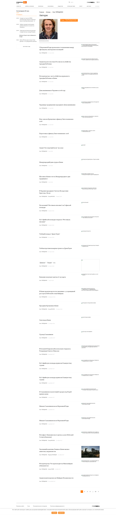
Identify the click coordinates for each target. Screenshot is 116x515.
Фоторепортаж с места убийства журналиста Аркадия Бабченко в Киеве (54, 77)
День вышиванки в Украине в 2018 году (52, 91)
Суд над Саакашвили (46, 335)
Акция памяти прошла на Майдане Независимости (56, 478)
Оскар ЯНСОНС (51, 196)
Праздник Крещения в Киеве (48, 306)
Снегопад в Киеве (45, 320)
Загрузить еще (26, 46)
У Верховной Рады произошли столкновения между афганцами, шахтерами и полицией (56, 48)
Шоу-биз (89, 6)
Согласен (54, 512)
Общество (60, 6)
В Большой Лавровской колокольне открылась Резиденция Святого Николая (55, 350)
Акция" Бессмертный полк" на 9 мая (51, 148)
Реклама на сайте (20, 506)
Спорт (80, 6)
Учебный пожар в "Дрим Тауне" (49, 234)
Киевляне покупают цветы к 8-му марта (52, 277)
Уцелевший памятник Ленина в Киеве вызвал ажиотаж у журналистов (54, 450)
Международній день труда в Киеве (51, 162)
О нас (28, 506)
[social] (87, 2)
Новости (19, 6)
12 (95, 491)
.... (93, 491)
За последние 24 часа (22, 11)
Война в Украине (29, 6)
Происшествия (71, 6)
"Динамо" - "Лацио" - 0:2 (47, 263)
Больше (97, 6)
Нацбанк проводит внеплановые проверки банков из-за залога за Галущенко (27, 26)
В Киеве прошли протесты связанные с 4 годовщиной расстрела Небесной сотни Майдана (57, 292)
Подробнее (61, 512)
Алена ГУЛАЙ (51, 469)
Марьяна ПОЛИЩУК (52, 454)
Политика (40, 6)
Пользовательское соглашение (40, 506)
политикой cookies (99, 509)
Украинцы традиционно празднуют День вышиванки (57, 105)
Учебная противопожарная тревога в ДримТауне (55, 248)
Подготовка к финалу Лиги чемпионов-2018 (54, 134)
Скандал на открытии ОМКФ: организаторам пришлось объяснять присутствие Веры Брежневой (28, 20)
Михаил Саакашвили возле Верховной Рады (54, 406)
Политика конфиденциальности (57, 506)
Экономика (51, 6)
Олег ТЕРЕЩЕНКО (43, 53)
